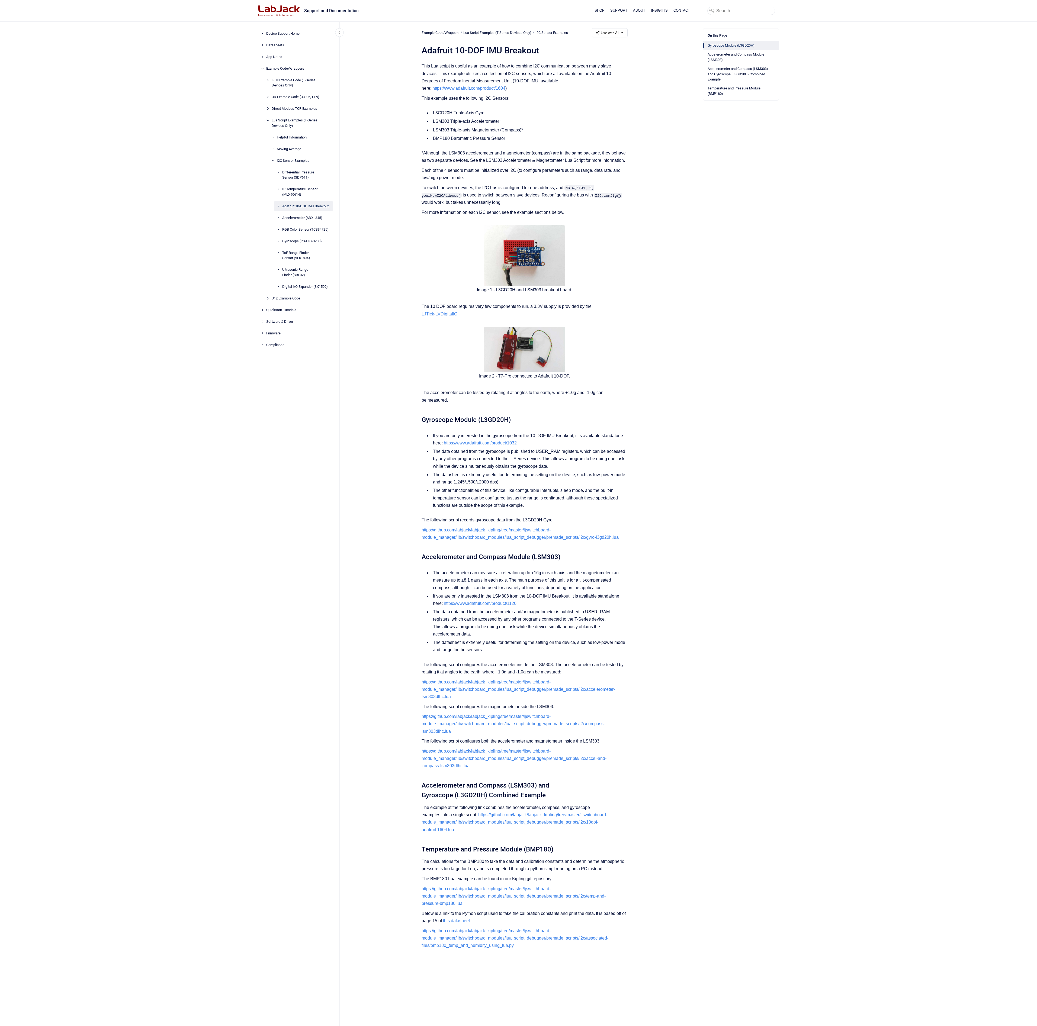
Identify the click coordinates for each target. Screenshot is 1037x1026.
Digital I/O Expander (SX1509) (305, 287)
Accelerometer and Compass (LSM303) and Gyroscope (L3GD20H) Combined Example (738, 74)
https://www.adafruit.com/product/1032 (480, 443)
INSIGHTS (659, 10)
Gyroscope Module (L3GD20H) (731, 45)
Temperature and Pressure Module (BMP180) (734, 91)
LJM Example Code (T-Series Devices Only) (294, 83)
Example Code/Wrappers (285, 68)
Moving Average (289, 149)
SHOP (600, 10)
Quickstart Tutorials (281, 310)
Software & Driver (279, 322)
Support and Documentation (331, 10)
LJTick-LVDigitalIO (439, 314)
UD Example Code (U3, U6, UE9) (295, 97)
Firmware (273, 333)
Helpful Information (292, 137)
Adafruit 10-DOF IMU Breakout (305, 206)
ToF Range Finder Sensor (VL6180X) (296, 255)
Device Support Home (283, 33)
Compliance (275, 345)
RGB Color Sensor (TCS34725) (305, 229)
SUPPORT (618, 10)
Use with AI (610, 33)
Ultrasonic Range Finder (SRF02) (295, 272)
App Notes (274, 57)
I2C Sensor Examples (293, 161)
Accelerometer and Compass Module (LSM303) (736, 57)
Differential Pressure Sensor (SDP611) (298, 175)
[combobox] (741, 11)
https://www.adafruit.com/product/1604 (468, 88)
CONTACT (681, 10)
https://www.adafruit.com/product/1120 (480, 603)
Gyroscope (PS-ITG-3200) (302, 241)
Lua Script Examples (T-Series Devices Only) (294, 123)
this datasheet (456, 920)
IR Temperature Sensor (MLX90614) (299, 191)
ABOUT (639, 10)
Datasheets (275, 45)
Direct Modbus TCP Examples (294, 109)
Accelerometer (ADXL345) (302, 218)
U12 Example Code (286, 298)
